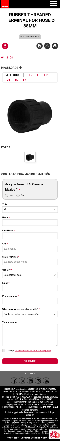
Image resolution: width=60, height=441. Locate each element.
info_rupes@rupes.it (39, 394)
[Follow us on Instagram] (38, 380)
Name (6, 217)
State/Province (10, 257)
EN (30, 75)
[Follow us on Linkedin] (30, 380)
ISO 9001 (47, 407)
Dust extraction (30, 36)
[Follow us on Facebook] (14, 380)
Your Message (9, 322)
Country (7, 270)
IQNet (55, 407)
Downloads (47, 46)
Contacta (39, 46)
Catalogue (12, 75)
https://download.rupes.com (41, 431)
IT (38, 75)
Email (6, 283)
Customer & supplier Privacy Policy (37, 438)
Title (4, 204)
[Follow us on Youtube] (46, 380)
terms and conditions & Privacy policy (33, 350)
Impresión (55, 46)
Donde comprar (5, 46)
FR (46, 75)
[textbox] (27, 275)
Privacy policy (13, 438)
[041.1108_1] (30, 112)
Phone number (10, 296)
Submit (30, 361)
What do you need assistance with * (21, 309)
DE (8, 79)
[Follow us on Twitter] (22, 380)
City (5, 243)
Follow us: (30, 373)
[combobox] (30, 209)
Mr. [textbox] (5, 209)
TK (24, 79)
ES (16, 79)
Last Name (8, 230)
